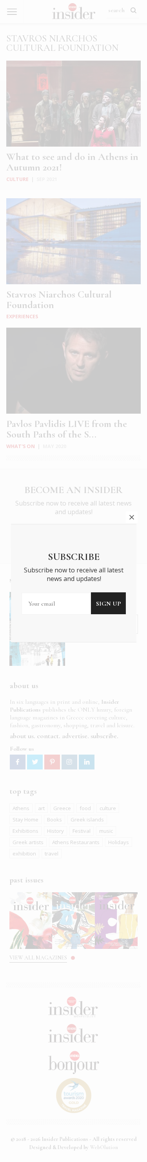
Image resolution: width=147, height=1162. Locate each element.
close (132, 517)
